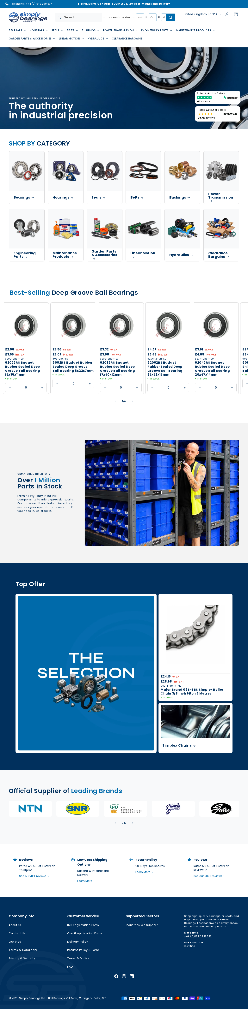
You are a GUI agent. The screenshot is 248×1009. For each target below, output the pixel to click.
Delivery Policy (77, 942)
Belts (135, 197)
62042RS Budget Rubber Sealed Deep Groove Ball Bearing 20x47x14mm (212, 369)
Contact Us (17, 933)
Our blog (15, 942)
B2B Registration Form (83, 925)
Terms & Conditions (23, 950)
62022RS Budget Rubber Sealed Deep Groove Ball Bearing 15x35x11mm (22, 369)
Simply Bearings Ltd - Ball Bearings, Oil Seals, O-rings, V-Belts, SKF (62, 998)
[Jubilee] (173, 809)
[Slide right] (132, 401)
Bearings (22, 197)
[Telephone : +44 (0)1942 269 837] (7, 3)
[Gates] (220, 809)
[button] (16, 30)
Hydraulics (179, 254)
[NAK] (125, 809)
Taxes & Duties (78, 958)
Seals (96, 197)
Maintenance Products (65, 255)
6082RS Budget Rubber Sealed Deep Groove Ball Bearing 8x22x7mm (73, 367)
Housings (61, 197)
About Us (15, 925)
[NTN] (30, 809)
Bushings (177, 197)
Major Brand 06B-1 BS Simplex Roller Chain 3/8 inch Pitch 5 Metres (192, 692)
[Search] (59, 17)
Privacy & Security (22, 958)
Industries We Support (142, 925)
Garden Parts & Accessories (104, 253)
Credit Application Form (84, 933)
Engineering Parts (25, 255)
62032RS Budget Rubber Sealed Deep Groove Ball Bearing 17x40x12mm (117, 369)
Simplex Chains (177, 745)
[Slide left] (115, 401)
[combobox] (78, 17)
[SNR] (77, 809)
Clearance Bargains (218, 255)
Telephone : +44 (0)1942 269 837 (31, 3)
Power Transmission (220, 195)
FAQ (70, 967)
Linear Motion (142, 253)
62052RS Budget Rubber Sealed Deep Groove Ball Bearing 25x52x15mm (164, 369)
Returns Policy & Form (83, 950)
